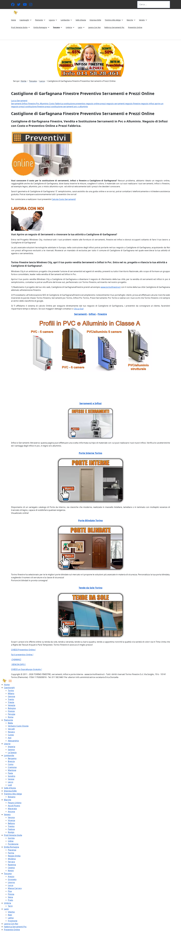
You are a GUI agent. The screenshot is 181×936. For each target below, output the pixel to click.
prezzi (103, 103)
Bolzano (11, 796)
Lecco (10, 782)
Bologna (12, 708)
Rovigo (11, 832)
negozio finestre (133, 103)
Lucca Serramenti (19, 100)
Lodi (10, 785)
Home (13, 20)
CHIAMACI (16, 659)
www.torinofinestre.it (111, 287)
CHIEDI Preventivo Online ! (23, 649)
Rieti (10, 914)
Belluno (11, 823)
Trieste (11, 702)
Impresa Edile (95, 20)
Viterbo (11, 912)
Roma (10, 717)
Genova (11, 696)
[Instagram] (30, 5)
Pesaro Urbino (14, 802)
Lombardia (65, 20)
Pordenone (13, 844)
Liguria (52, 20)
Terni (10, 906)
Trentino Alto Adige (113, 20)
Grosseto (12, 879)
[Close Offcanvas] (10, 681)
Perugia (11, 714)
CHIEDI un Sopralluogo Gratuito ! (26, 669)
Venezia (11, 705)
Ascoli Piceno (14, 805)
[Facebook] (13, 5)
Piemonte (39, 20)
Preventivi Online (135, 27)
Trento (11, 699)
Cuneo (11, 734)
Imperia (11, 746)
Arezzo (11, 876)
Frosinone (12, 920)
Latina (11, 917)
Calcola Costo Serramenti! (64, 199)
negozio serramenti (115, 103)
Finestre (32, 103)
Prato (10, 900)
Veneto (142, 20)
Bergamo (12, 758)
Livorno (11, 882)
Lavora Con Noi (94, 27)
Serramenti (16, 103)
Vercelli (11, 729)
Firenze (11, 711)
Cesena (11, 867)
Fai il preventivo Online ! (22, 654)
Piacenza (12, 850)
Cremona (12, 767)
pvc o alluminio (81, 106)
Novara (11, 731)
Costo (52, 103)
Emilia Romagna (40, 27)
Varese (11, 779)
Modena (12, 858)
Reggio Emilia (14, 855)
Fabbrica (59, 103)
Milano (11, 693)
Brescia (11, 761)
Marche (130, 20)
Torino (11, 690)
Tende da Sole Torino (90, 587)
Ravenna (12, 864)
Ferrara (11, 861)
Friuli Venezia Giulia (19, 27)
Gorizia (11, 838)
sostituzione (69, 103)
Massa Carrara (15, 888)
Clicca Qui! (78, 308)
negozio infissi (148, 103)
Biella (10, 723)
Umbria (69, 27)
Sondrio (11, 776)
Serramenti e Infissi (90, 403)
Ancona (11, 811)
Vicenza (11, 820)
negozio (90, 103)
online (97, 103)
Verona (11, 817)
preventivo (80, 103)
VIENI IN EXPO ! (18, 664)
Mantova (12, 770)
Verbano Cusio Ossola (18, 726)
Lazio (80, 27)
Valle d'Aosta (81, 20)
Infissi (25, 103)
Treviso (11, 826)
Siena (10, 897)
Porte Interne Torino (90, 453)
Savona (11, 749)
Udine (10, 841)
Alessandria (13, 740)
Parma (11, 853)
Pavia (10, 773)
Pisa (10, 891)
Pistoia (11, 894)
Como (10, 764)
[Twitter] (18, 5)
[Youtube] (25, 5)
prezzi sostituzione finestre (32, 106)
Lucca (10, 885)
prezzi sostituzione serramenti (59, 106)
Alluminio (44, 103)
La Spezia (12, 752)
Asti (9, 737)
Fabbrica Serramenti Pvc (114, 27)
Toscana (56, 27)
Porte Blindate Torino (90, 520)
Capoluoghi (24, 20)
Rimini (11, 870)
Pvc (38, 103)
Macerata (12, 808)
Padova (11, 829)
